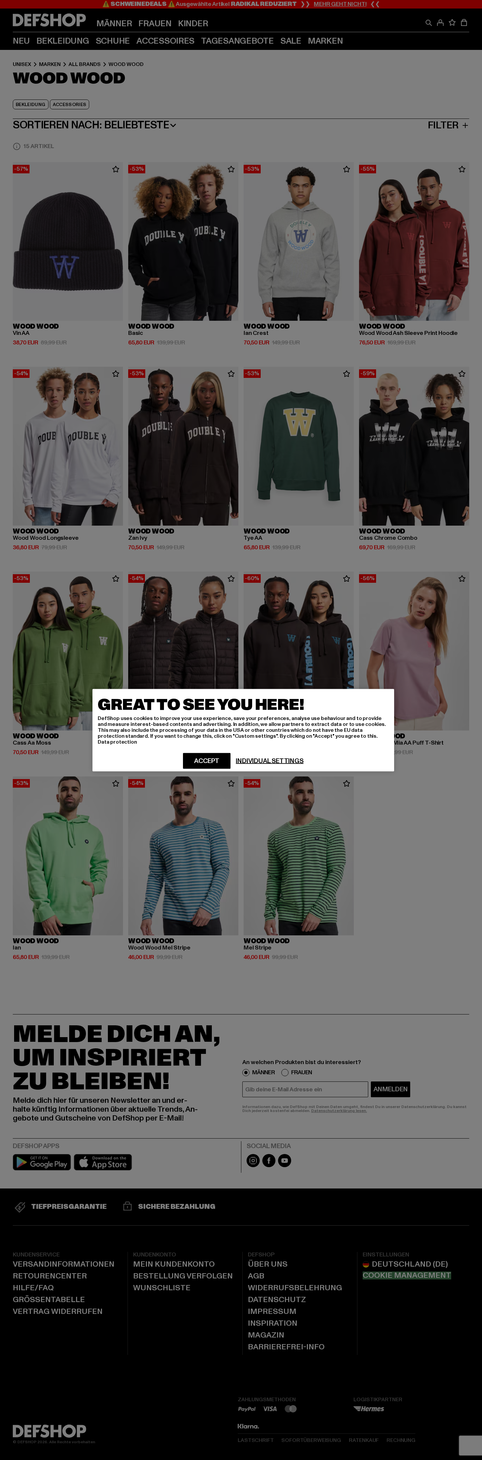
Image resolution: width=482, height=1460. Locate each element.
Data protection (117, 741)
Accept (206, 760)
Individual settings (269, 761)
